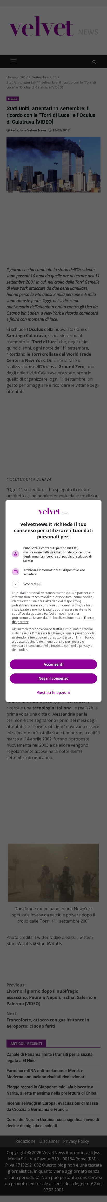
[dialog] (53, 601)
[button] (53, 584)
